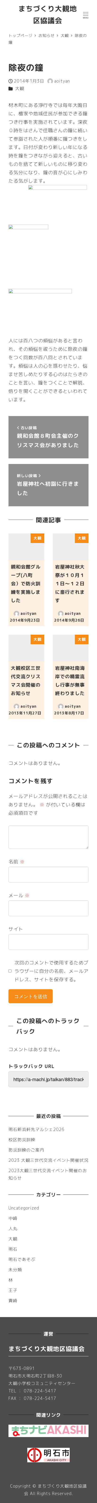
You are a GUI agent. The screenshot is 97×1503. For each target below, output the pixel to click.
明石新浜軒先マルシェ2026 (36, 1129)
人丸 (12, 1228)
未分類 (15, 1270)
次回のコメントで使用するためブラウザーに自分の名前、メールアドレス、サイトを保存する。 (51, 971)
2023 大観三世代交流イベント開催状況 (48, 1160)
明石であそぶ (21, 1259)
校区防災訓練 (21, 1140)
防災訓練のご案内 (26, 1150)
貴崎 (12, 1301)
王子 (12, 1290)
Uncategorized (23, 1208)
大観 (19, 88)
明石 (12, 1249)
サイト (15, 929)
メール (19, 895)
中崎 (12, 1218)
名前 (16, 861)
